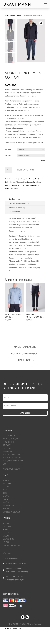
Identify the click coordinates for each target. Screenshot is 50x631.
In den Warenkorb (25, 170)
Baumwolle (31, 182)
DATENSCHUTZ (9, 451)
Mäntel (19, 15)
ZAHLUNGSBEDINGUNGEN (13, 460)
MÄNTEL (6, 508)
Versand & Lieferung (17, 207)
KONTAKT (6, 445)
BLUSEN (6, 480)
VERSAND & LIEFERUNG (12, 454)
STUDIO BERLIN (9, 442)
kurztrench (9, 185)
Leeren (42, 160)
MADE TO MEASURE (10, 438)
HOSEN (5, 493)
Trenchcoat (9, 188)
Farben (8, 149)
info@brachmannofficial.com (15, 563)
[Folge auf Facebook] (23, 617)
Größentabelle (14, 211)
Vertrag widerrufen (11, 628)
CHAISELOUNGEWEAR (11, 512)
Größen (8, 155)
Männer (12, 15)
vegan (16, 188)
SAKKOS (6, 532)
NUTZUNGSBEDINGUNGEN (13, 457)
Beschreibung (14, 199)
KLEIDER (6, 486)
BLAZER (6, 496)
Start (6, 15)
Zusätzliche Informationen (19, 203)
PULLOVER (7, 483)
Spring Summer (10, 182)
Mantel (27, 185)
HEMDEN (6, 523)
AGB (4, 464)
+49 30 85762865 (11, 558)
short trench (34, 185)
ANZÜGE (6, 502)
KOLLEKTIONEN (9, 435)
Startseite (7, 430)
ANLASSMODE (8, 505)
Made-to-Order (18, 185)
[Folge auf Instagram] (27, 617)
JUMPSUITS (7, 499)
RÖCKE (5, 489)
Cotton (37, 182)
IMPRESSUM (7, 448)
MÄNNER (6, 518)
